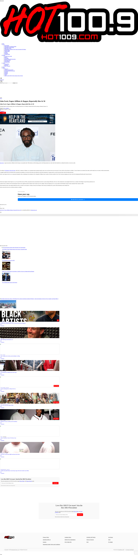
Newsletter (6, 71)
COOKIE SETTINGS (91, 537)
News (3, 43)
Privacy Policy (22, 481)
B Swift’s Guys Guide (8, 56)
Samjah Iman (7, 387)
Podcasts (3, 55)
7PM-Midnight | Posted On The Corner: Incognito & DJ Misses (15, 49)
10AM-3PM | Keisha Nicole (9, 47)
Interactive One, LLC (15, 549)
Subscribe (55, 483)
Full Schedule (6, 45)
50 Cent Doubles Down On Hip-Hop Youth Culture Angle (8, 372)
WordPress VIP (121, 549)
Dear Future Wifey (7, 60)
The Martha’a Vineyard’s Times (10, 170)
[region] (69, 233)
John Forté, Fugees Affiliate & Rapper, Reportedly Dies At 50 (10, 210)
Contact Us (6, 68)
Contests (3, 63)
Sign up (136, 223)
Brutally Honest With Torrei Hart (10, 59)
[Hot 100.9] (9, 538)
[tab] (3, 231)
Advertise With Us (47, 539)
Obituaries (2, 453)
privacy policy (13, 485)
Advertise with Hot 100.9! (8, 69)
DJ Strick (5, 52)
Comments (2, 111)
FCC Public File (68, 542)
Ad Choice (110, 537)
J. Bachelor (4, 420)
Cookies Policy (68, 537)
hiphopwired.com (34, 210)
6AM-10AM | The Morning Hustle (10, 46)
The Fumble (6, 58)
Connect (3, 67)
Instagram (6, 72)
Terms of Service (29, 481)
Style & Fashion (3, 387)
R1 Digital (110, 542)
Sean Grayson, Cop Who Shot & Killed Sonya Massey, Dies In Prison (10, 454)
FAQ (87, 542)
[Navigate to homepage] (69, 22)
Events (3, 66)
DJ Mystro (6, 53)
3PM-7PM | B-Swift (7, 48)
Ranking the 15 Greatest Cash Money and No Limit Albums (9, 421)
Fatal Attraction (7, 61)
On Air (3, 44)
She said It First (7, 62)
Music (1, 371)
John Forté (2, 162)
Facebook (6, 73)
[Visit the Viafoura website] (135, 244)
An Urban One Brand (130, 549)
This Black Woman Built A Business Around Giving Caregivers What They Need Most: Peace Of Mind (15, 470)
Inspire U (5, 57)
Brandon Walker (7, 50)
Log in (133, 223)
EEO (109, 539)
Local (1, 338)
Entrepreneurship (3, 469)
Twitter (5, 74)
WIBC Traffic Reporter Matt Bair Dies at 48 (7, 339)
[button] (69, 97)
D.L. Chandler (6, 108)
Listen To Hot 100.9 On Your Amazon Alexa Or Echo (13, 75)
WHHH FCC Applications (70, 539)
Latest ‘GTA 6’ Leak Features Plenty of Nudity (7, 405)
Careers (44, 542)
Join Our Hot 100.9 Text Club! (9, 70)
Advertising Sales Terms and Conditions (51, 544)
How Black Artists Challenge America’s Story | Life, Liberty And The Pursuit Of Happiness (13, 323)
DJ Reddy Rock (7, 54)
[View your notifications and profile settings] (1, 78)
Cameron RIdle (7, 51)
